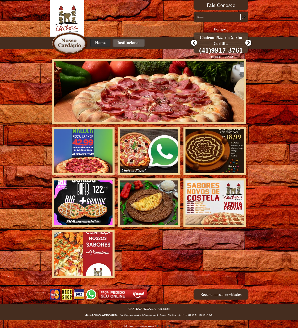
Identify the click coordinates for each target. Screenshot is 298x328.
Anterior (193, 43)
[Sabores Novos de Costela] (214, 224)
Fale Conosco (221, 4)
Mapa (229, 56)
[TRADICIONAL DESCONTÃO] (83, 172)
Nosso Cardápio (69, 43)
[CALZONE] (149, 224)
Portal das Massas (166, 326)
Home (100, 43)
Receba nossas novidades (221, 294)
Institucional (128, 43)
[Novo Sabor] (83, 275)
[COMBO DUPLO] (83, 224)
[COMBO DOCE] (214, 172)
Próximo (248, 43)
